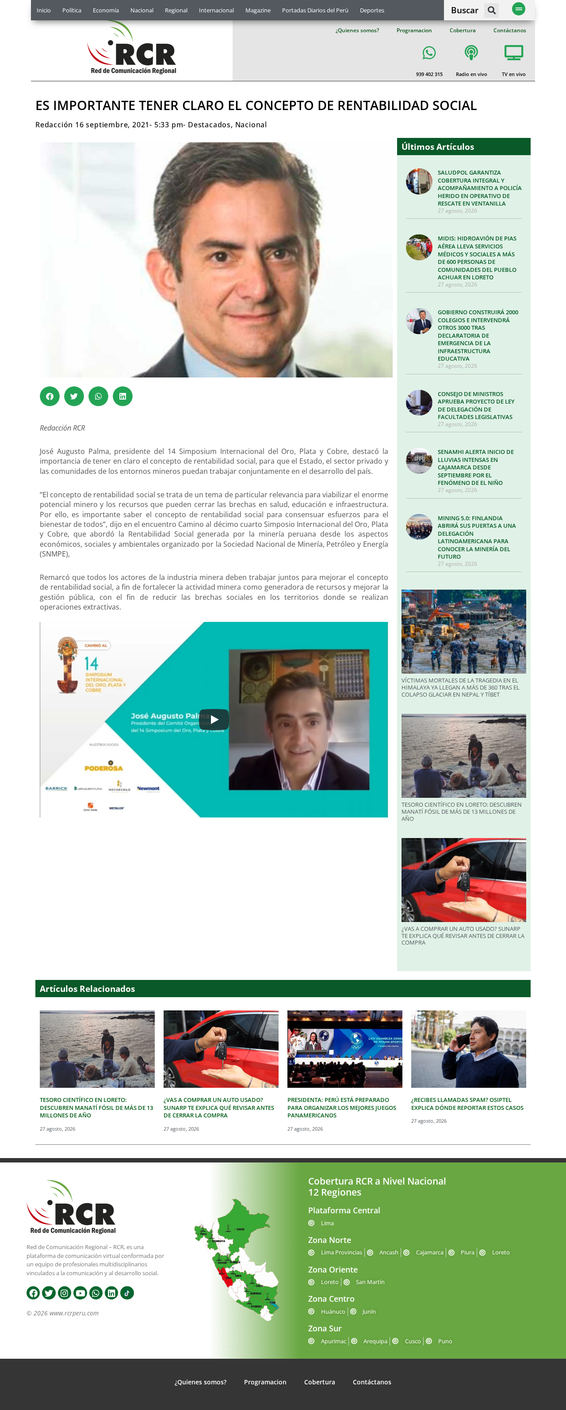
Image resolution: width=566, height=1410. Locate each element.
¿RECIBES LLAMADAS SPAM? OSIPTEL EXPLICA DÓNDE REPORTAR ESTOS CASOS (467, 1104)
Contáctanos (509, 30)
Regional (176, 10)
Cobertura (463, 30)
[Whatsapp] (96, 1292)
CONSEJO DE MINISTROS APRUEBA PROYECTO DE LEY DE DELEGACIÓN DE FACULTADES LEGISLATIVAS (476, 405)
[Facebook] (33, 1292)
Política (71, 10)
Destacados (209, 125)
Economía (106, 10)
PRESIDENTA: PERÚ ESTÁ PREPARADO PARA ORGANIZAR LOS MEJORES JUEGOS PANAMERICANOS (341, 1107)
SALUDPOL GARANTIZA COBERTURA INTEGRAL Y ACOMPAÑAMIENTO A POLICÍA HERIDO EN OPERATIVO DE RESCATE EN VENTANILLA (480, 187)
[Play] (214, 719)
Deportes (372, 10)
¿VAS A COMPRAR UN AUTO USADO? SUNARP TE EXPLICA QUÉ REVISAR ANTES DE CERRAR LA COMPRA (463, 935)
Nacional (141, 10)
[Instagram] (64, 1292)
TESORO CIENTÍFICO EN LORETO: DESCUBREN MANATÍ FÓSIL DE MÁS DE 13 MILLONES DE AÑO (462, 811)
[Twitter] (48, 1292)
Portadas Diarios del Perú (315, 10)
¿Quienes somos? (357, 30)
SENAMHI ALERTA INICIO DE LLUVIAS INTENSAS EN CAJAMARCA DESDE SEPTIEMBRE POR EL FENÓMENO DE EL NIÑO (476, 467)
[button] (491, 10)
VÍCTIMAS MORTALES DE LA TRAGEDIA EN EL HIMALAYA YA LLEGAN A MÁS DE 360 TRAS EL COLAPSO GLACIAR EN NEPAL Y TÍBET (461, 687)
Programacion (414, 30)
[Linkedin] (111, 1292)
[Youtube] (80, 1292)
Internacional (216, 10)
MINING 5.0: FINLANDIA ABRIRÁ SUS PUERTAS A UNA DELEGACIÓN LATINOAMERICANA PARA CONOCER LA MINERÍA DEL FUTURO (477, 537)
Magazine (258, 10)
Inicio (44, 10)
